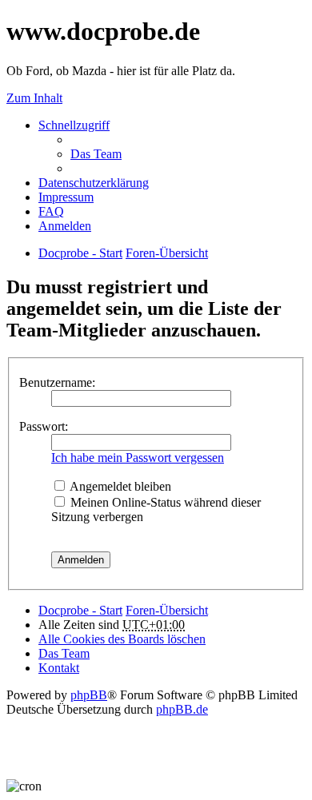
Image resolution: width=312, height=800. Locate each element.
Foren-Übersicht (167, 610)
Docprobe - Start (80, 610)
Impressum (66, 197)
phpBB (88, 695)
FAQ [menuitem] (51, 211)
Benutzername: (57, 382)
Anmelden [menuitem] (64, 226)
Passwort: (43, 426)
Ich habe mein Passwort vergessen (137, 457)
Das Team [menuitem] (96, 154)
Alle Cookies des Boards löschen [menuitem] (122, 639)
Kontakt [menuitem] (58, 668)
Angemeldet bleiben (119, 486)
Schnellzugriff (74, 125)
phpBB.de (182, 709)
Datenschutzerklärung (93, 182)
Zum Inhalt (34, 98)
